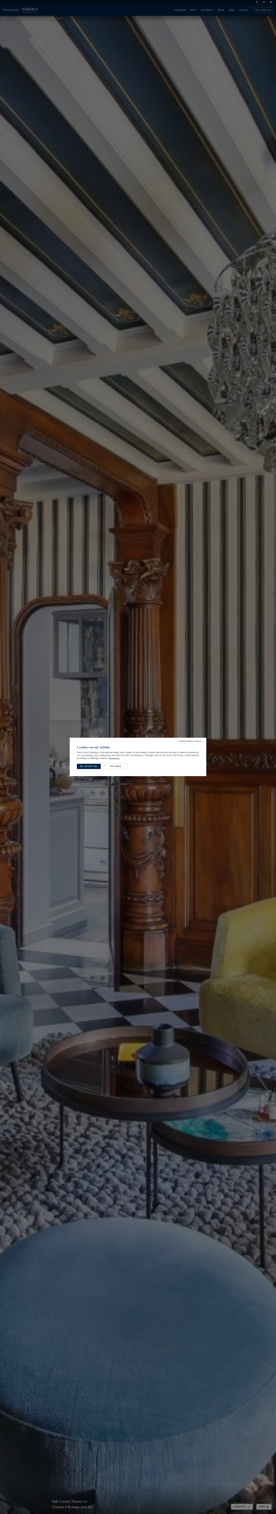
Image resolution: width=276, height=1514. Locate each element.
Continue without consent (190, 741)
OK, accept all (89, 766)
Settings (115, 766)
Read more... (114, 758)
